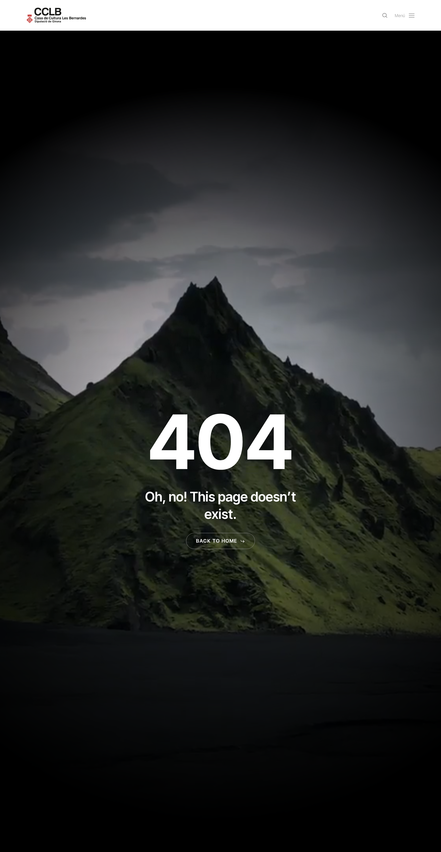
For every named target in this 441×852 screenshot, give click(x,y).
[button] (404, 15)
